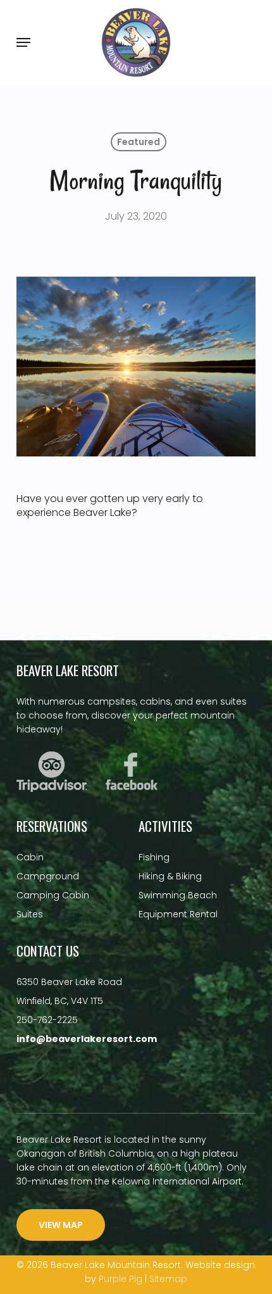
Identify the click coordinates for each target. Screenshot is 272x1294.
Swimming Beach (178, 895)
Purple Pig (120, 1278)
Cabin (30, 857)
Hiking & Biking (170, 876)
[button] (23, 42)
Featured (138, 141)
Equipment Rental (178, 914)
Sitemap (168, 1278)
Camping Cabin (52, 895)
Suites (29, 914)
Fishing (154, 857)
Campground (47, 876)
